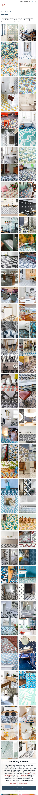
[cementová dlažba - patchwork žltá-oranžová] (27, 312)
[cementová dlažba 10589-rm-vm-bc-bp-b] (27, 85)
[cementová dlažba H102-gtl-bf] (27, 50)
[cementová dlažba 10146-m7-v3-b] (27, 242)
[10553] (9, 592)
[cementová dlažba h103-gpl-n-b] (9, 329)
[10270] (9, 557)
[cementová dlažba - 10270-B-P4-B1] (9, 679)
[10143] (9, 539)
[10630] (9, 609)
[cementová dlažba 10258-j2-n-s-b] (9, 312)
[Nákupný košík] (30, 6)
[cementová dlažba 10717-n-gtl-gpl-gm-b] (9, 399)
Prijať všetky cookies (19, 788)
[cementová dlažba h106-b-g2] (27, 277)
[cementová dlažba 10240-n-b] (27, 207)
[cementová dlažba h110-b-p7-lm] (9, 295)
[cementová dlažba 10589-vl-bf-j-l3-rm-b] (9, 120)
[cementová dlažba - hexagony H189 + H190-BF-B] (27, 644)
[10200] (9, 522)
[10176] (27, 539)
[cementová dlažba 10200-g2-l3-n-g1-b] (9, 225)
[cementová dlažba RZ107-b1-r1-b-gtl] (27, 67)
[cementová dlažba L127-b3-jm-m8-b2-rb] (9, 67)
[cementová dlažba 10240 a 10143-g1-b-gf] (9, 85)
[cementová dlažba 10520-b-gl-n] (9, 347)
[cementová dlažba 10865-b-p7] (27, 417)
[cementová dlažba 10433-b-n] (27, 32)
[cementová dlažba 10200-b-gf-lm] (27, 434)
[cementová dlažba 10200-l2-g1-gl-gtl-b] (27, 504)
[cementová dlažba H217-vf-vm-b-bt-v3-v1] (27, 155)
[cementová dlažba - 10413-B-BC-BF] (27, 679)
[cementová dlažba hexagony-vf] (9, 242)
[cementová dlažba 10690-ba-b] (27, 260)
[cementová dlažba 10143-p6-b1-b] (27, 295)
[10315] (27, 557)
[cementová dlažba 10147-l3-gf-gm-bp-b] (27, 329)
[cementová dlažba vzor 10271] (9, 644)
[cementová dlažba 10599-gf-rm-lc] (9, 382)
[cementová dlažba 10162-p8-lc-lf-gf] (27, 364)
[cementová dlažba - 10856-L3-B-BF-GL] (9, 714)
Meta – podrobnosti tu (22, 775)
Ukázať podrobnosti (19, 792)
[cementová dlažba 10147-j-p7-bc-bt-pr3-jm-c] (9, 50)
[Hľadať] (26, 6)
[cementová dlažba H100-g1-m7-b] (9, 102)
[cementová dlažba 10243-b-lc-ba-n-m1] (27, 225)
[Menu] (34, 6)
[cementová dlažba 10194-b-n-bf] (9, 417)
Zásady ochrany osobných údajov (19, 783)
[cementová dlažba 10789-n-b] (9, 207)
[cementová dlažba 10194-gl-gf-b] (27, 382)
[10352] (9, 574)
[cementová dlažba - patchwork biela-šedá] (27, 609)
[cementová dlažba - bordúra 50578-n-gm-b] (9, 260)
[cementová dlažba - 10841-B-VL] (27, 696)
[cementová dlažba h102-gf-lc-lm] (27, 399)
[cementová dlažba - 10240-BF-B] (27, 661)
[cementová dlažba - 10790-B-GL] (9, 696)
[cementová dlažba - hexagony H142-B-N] (27, 749)
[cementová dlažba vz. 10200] (27, 172)
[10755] (27, 522)
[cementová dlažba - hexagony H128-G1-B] (9, 749)
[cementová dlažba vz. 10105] (9, 172)
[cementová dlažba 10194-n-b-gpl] (9, 364)
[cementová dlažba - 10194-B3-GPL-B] (9, 661)
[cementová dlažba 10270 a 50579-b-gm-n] (9, 137)
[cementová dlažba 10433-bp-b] (27, 347)
